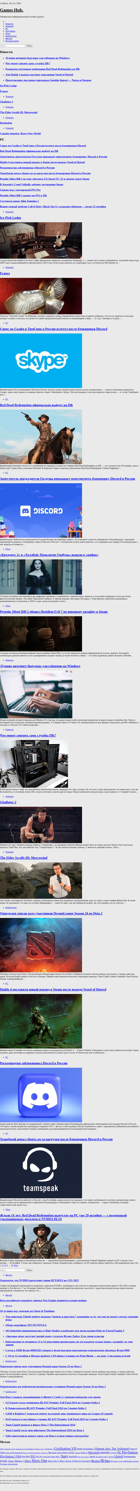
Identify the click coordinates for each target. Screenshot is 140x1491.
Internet (77, 1453)
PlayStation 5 (8, 1456)
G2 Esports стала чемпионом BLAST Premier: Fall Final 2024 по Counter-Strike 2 (52, 1402)
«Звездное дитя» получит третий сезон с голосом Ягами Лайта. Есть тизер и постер (54, 1336)
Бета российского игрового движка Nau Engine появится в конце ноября (43, 1300)
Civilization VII (65, 1448)
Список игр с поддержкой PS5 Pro (20, 189)
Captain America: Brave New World (20, 133)
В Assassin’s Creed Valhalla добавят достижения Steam (31, 184)
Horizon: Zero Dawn (58, 1452)
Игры (105, 1460)
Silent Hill (46, 1457)
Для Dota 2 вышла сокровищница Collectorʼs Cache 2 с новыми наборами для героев (50, 1397)
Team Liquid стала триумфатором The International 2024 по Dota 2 (44, 1430)
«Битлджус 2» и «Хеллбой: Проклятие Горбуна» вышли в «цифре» (49, 555)
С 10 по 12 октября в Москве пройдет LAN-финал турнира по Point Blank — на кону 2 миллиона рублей (67, 1355)
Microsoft (94, 1452)
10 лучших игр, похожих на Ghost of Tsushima (27, 1311)
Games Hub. (11, 9)
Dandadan (6, 122)
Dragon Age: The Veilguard (112, 1448)
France (4, 91)
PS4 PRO (26, 1456)
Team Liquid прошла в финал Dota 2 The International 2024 (40, 1424)
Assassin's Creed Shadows (25, 1449)
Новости (9, 24)
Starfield (73, 1456)
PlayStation (10, 31)
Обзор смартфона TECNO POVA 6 (25, 1325)
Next (16, 1265)
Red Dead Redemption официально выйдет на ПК (29, 151)
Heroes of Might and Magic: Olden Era (35, 1453)
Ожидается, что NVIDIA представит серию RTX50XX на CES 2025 (39, 1280)
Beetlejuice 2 (49, 1449)
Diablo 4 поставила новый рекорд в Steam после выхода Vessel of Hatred (42, 162)
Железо (8, 38)
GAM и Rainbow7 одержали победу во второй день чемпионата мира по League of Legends (59, 1413)
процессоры (13, 1464)
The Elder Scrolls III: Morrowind (18, 112)
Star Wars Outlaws (83, 1457)
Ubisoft (118, 1456)
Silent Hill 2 (55, 1457)
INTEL (72, 1453)
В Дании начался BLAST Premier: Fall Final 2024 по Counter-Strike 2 (45, 1408)
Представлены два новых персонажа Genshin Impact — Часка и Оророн (48, 80)
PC (6, 29)
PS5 (33, 1456)
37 (12, 1265)
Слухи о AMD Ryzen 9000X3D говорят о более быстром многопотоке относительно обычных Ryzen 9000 (67, 1350)
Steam (92, 1456)
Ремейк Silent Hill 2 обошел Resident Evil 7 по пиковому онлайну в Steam (54, 611)
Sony (64, 1456)
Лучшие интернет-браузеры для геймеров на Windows (37, 58)
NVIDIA (114, 1453)
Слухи (120, 1461)
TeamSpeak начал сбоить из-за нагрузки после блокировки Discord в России (45, 173)
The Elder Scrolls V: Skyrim (104, 1457)
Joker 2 (84, 1452)
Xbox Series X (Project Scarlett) (75, 1461)
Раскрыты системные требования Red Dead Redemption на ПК (42, 69)
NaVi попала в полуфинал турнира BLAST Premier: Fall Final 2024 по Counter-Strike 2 (56, 1419)
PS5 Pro (39, 1457)
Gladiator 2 (6, 101)
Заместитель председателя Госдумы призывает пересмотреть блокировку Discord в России (53, 156)
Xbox (7, 33)
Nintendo (9, 26)
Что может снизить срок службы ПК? (27, 63)
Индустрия (114, 1461)
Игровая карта (12, 41)
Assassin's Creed (9, 1449)
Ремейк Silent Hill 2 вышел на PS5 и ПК (23, 195)
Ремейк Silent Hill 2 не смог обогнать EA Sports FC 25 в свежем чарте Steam (44, 178)
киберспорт (128, 1461)
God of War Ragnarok (13, 1453)
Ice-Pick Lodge (8, 85)
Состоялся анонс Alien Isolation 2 (19, 201)
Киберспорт (11, 36)
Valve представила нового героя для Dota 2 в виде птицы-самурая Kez (47, 1435)
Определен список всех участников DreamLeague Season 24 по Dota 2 (51, 913)
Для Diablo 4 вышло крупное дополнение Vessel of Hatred (39, 74)
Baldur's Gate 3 (40, 1449)
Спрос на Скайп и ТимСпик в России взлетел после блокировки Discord (43, 145)
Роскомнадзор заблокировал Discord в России (27, 167)
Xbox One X (53, 1461)
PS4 (18, 1456)
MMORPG (105, 1452)
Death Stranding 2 (86, 1448)
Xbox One (39, 1461)
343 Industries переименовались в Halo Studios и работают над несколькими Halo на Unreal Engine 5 (64, 1330)
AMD (2, 1449)
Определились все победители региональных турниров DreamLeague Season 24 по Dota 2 (53, 1386)
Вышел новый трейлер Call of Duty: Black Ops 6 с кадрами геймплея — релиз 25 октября (53, 206)
